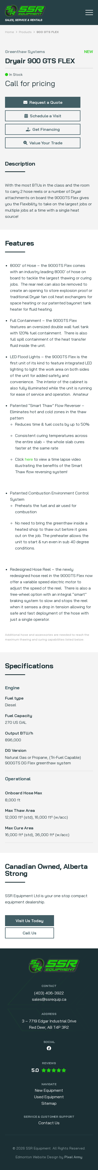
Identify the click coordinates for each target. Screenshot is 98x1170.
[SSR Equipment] (54, 966)
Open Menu (89, 12)
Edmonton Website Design (37, 1157)
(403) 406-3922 (49, 992)
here (29, 459)
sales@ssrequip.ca (49, 999)
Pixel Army (73, 1157)
